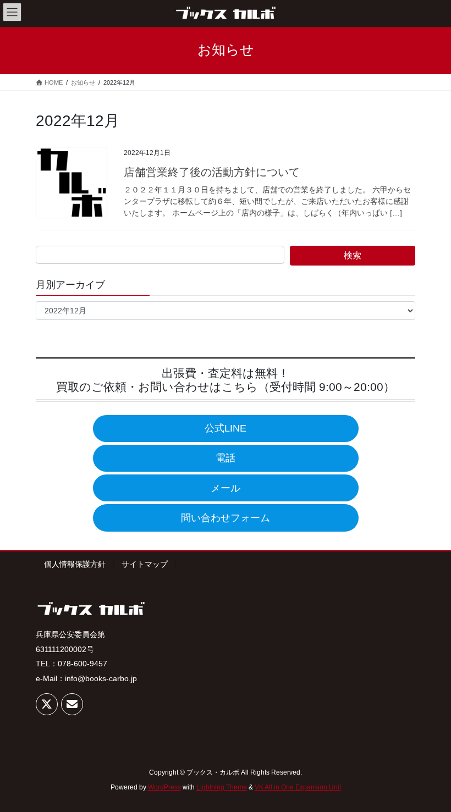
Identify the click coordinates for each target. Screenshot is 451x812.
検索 (352, 255)
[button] (226, 428)
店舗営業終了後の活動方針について (212, 172)
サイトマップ (145, 564)
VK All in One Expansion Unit (298, 787)
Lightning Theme (221, 787)
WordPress (164, 787)
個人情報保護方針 (75, 564)
